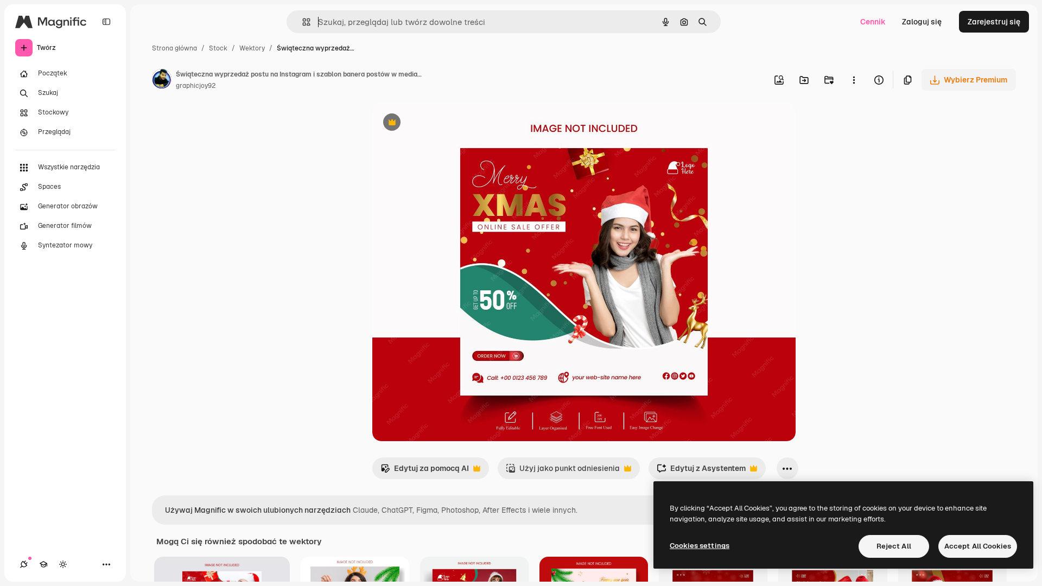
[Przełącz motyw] (63, 564)
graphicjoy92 (195, 85)
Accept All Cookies (977, 546)
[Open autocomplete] (302, 22)
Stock (218, 48)
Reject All (893, 546)
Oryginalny (447, 123)
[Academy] (43, 564)
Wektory (252, 48)
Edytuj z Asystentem (701, 471)
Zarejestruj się (994, 22)
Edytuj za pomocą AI (424, 471)
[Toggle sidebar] (106, 21)
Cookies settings (699, 545)
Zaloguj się (922, 22)
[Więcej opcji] (854, 80)
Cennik (873, 22)
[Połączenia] (24, 564)
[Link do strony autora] (161, 80)
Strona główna (174, 48)
